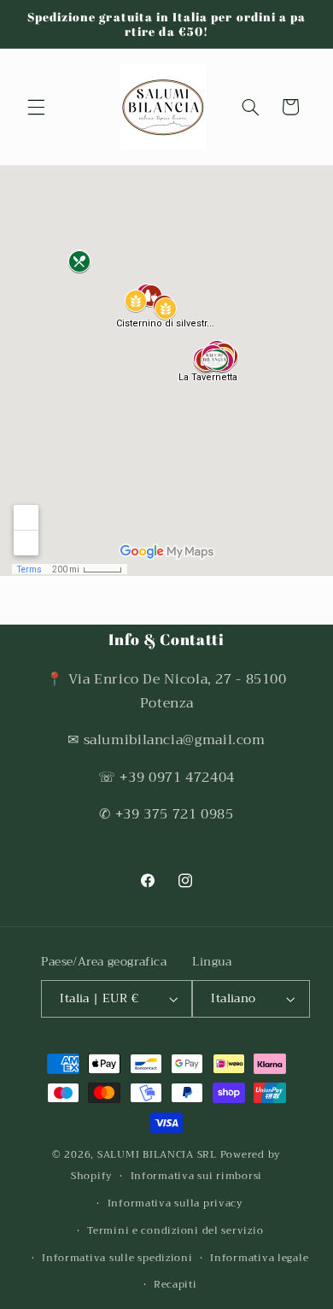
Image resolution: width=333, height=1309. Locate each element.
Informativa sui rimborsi (197, 1175)
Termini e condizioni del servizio (175, 1230)
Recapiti (175, 1284)
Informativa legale (259, 1257)
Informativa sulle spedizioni (117, 1257)
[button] (36, 106)
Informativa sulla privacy (175, 1203)
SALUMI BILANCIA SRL (157, 1154)
